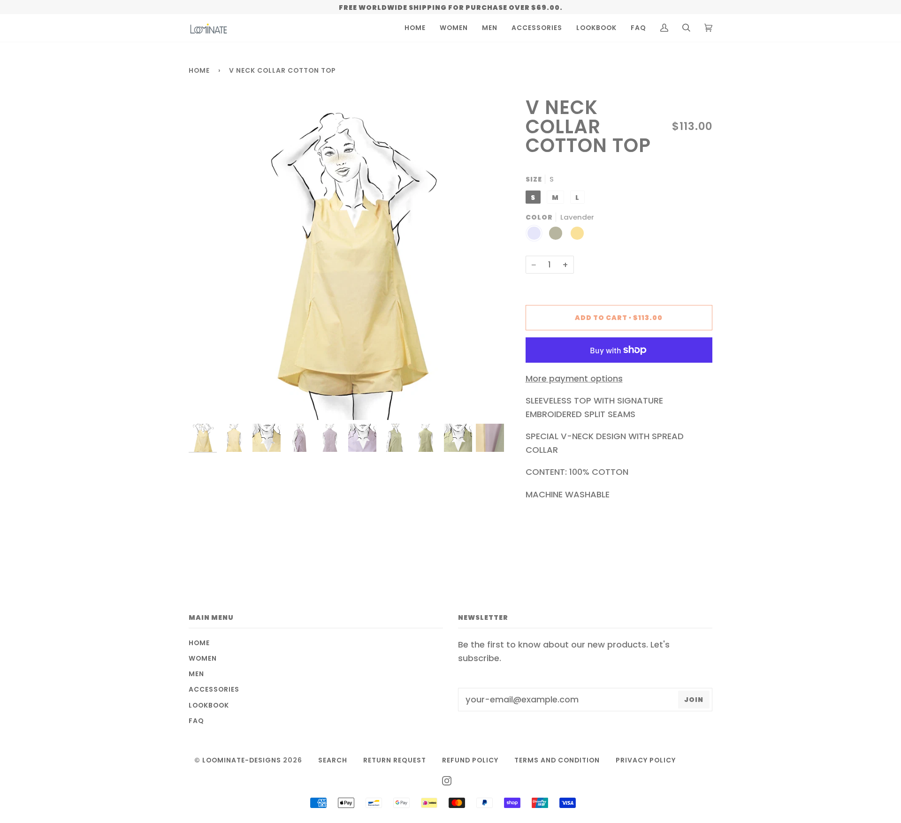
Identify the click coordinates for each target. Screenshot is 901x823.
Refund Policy (470, 760)
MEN (196, 673)
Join (693, 699)
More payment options (574, 378)
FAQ (196, 720)
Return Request (394, 760)
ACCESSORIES (214, 689)
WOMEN (203, 658)
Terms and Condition (557, 760)
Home (199, 70)
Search (332, 760)
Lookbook (209, 705)
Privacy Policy (646, 760)
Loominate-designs (241, 760)
